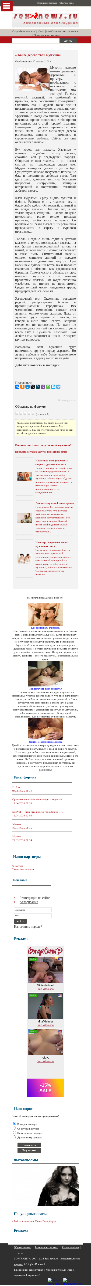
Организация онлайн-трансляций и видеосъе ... (38, 799)
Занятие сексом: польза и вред (46, 741)
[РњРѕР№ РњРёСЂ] (27, 387)
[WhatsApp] (48, 387)
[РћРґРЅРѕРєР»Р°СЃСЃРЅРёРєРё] (22, 387)
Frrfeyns (16, 787)
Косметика (17, 865)
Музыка (16, 824)
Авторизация (29, 902)
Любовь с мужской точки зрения (54, 503)
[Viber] (43, 387)
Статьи (19, 1253)
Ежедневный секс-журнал (28, 1269)
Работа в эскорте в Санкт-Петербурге (35, 1221)
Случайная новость (23, 31)
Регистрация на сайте (35, 897)
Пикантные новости (23, 869)
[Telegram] (58, 387)
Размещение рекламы (47, 3)
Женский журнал (55, 1269)
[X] (33, 387)
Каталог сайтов (70, 1247)
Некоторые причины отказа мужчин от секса (51, 544)
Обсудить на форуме (30, 406)
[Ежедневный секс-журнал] (45, 26)
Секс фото (44, 31)
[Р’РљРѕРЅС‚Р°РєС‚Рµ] (17, 387)
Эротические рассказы (47, 35)
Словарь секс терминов (65, 31)
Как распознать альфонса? (45, 627)
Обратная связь (67, 3)
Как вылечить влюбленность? (45, 688)
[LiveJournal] (38, 387)
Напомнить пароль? (28, 926)
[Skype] (53, 387)
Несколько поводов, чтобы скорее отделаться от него (51, 462)
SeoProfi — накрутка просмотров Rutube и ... (37, 811)
